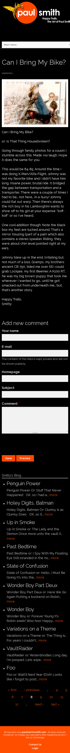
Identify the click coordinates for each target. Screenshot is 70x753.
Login (35, 748)
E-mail (7, 346)
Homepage (11, 372)
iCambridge (38, 737)
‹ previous (31, 690)
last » (55, 704)
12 (16, 704)
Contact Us (35, 744)
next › (39, 704)
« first (12, 690)
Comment (11, 403)
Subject (8, 388)
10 (51, 697)
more (53, 495)
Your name (10, 331)
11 (61, 697)
